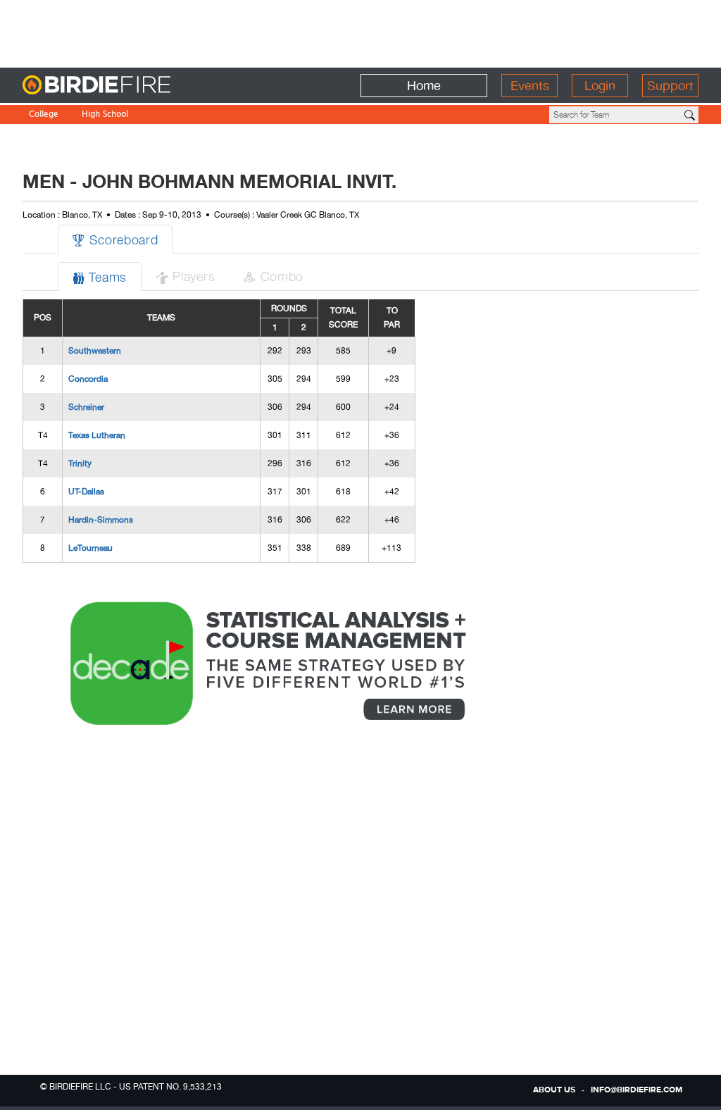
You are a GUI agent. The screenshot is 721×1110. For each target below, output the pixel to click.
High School (105, 115)
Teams (100, 276)
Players (185, 275)
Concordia (88, 379)
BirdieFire (125, 85)
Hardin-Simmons (100, 520)
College (43, 115)
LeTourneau (90, 548)
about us (554, 1090)
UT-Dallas (86, 492)
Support (670, 85)
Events (529, 85)
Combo (273, 275)
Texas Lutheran (96, 435)
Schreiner (86, 407)
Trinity (80, 463)
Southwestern (94, 351)
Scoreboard (115, 239)
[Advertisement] (360, 31)
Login (599, 85)
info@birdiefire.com (636, 1090)
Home (424, 85)
